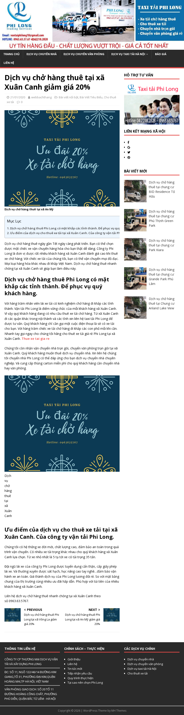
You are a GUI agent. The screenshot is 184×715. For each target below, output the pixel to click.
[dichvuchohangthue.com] (92, 47)
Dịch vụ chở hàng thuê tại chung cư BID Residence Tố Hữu (162, 189)
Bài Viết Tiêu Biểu (91, 97)
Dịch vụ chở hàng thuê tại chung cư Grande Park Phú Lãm (161, 276)
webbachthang (41, 97)
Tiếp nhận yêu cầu (80, 673)
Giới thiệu (74, 659)
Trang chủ (11, 54)
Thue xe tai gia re (35, 338)
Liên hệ (72, 664)
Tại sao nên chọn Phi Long (85, 683)
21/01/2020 (17, 97)
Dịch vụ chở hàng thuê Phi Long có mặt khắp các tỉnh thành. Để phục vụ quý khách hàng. (75, 228)
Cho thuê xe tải (137, 673)
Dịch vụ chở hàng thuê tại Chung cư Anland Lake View (161, 303)
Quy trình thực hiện (80, 678)
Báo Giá (160, 54)
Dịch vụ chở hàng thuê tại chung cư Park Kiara (161, 245)
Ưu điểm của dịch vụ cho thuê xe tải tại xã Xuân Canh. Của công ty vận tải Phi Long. (70, 233)
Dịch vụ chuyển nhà (41, 54)
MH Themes (118, 711)
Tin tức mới (75, 669)
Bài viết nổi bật (68, 97)
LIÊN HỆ (9, 63)
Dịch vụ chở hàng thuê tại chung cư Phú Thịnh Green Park (161, 218)
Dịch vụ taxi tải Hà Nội (128, 54)
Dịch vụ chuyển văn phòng (84, 54)
